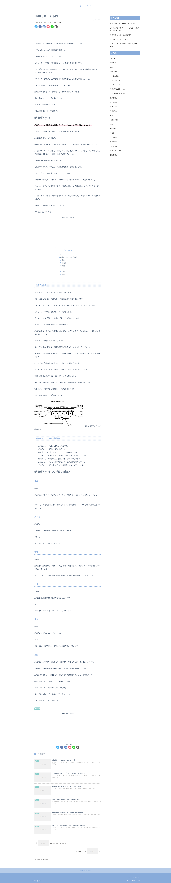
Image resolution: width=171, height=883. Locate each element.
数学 (111, 124)
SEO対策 (113, 63)
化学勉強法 (113, 98)
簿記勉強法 (113, 146)
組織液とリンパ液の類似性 (68, 257)
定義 (63, 260)
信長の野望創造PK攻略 (117, 89)
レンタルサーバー (115, 85)
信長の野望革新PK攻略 (117, 93)
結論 (63, 274)
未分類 (38, 708)
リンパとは (63, 254)
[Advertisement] (67, 35)
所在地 (64, 263)
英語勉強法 (113, 155)
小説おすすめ (114, 120)
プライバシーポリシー (133, 877)
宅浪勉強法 (113, 111)
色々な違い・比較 (115, 150)
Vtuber (112, 67)
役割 (63, 266)
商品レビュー (114, 107)
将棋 (111, 115)
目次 (65, 250)
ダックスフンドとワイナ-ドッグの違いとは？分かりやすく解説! (124, 29)
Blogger (112, 58)
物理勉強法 (113, 142)
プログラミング (115, 80)
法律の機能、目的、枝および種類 (120, 35)
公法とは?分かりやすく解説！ (119, 39)
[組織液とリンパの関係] (44, 26)
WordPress (113, 71)
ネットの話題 (114, 76)
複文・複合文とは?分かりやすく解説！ (122, 23)
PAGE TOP (86, 870)
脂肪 (63, 271)
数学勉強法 (113, 128)
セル (63, 269)
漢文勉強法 (113, 137)
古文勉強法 (113, 102)
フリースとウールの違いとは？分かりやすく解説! (124, 45)
